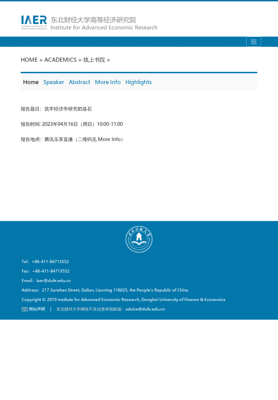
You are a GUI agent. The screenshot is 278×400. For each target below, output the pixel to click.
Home (31, 81)
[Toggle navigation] (253, 42)
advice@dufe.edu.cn (145, 309)
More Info (108, 81)
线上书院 (94, 59)
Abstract (79, 81)
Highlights (138, 81)
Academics (60, 59)
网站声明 (37, 309)
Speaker (53, 81)
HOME (29, 59)
